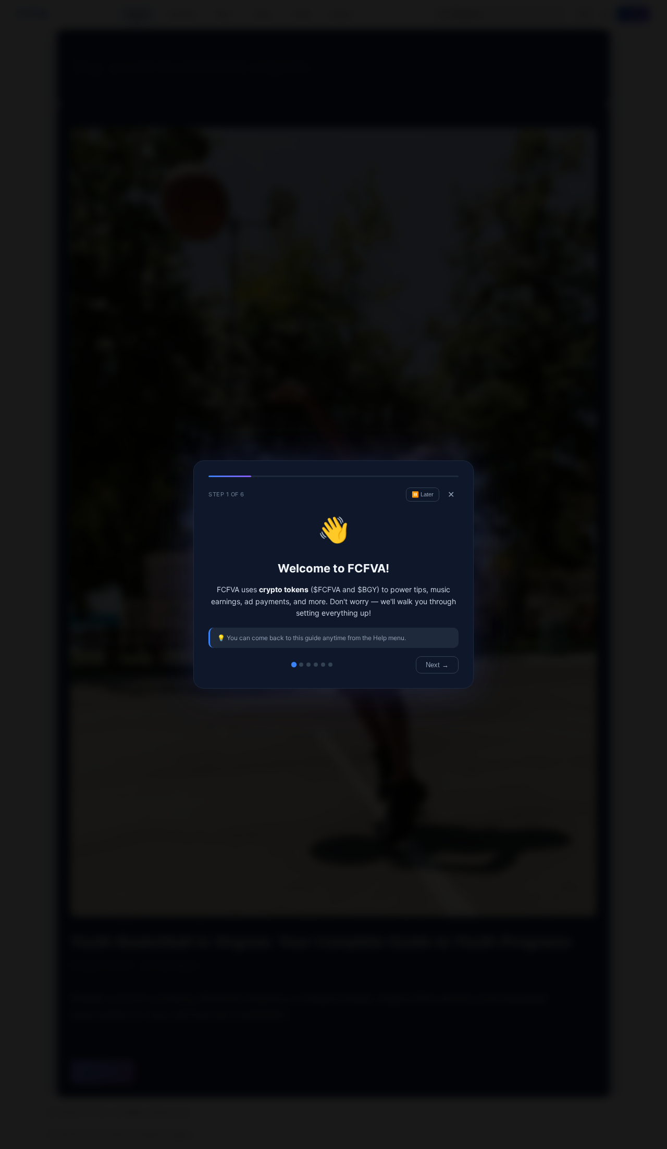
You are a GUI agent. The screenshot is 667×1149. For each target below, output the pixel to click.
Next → (437, 665)
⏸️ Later (423, 494)
